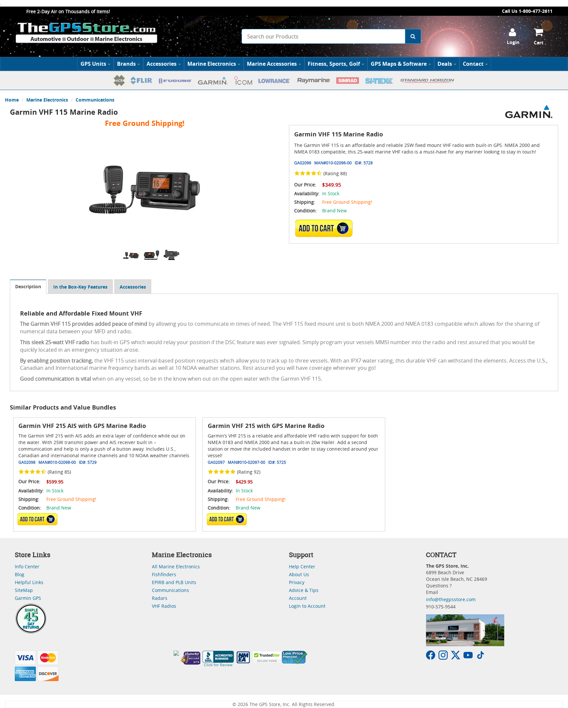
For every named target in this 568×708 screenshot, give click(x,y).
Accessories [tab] (133, 287)
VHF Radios (164, 606)
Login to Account (307, 606)
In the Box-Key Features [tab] (80, 287)
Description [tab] (28, 286)
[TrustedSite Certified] (267, 657)
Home (12, 100)
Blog (19, 574)
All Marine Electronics (176, 566)
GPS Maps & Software (399, 63)
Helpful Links (29, 582)
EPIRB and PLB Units (174, 582)
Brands (126, 63)
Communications (95, 100)
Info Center (27, 566)
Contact (473, 63)
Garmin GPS (28, 598)
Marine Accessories (272, 63)
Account (298, 598)
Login (513, 42)
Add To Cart (37, 518)
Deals (445, 63)
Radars (159, 598)
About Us (299, 574)
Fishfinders (164, 574)
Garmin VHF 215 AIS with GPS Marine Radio (82, 426)
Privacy (296, 582)
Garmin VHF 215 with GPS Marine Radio (266, 426)
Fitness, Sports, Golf (334, 63)
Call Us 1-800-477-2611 (527, 11)
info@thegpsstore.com (451, 599)
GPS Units (93, 63)
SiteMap (24, 590)
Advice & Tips (304, 590)
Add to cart (326, 228)
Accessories (162, 63)
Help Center (302, 566)
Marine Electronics (211, 63)
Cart (538, 42)
